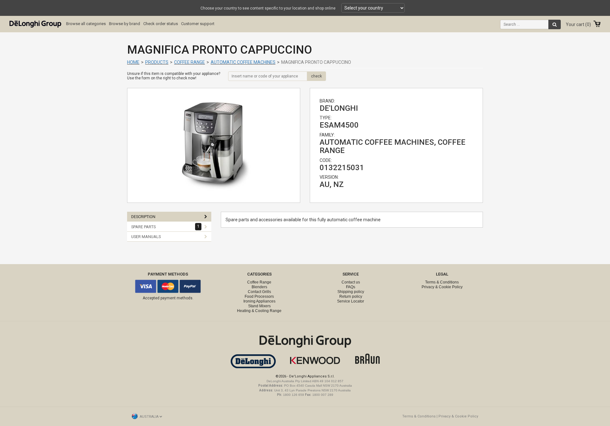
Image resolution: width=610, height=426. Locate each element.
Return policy (350, 296)
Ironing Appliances (259, 301)
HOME (133, 62)
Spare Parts (165, 226)
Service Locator (350, 301)
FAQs (350, 287)
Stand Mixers (259, 306)
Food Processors (259, 296)
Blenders (259, 287)
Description (143, 216)
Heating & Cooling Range (259, 311)
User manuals (146, 236)
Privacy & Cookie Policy (442, 287)
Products (156, 62)
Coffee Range (189, 62)
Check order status (160, 23)
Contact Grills (259, 292)
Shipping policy (350, 292)
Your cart (577, 24)
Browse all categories (86, 23)
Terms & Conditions (442, 282)
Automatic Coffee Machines (243, 62)
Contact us (351, 282)
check (316, 76)
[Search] (554, 24)
